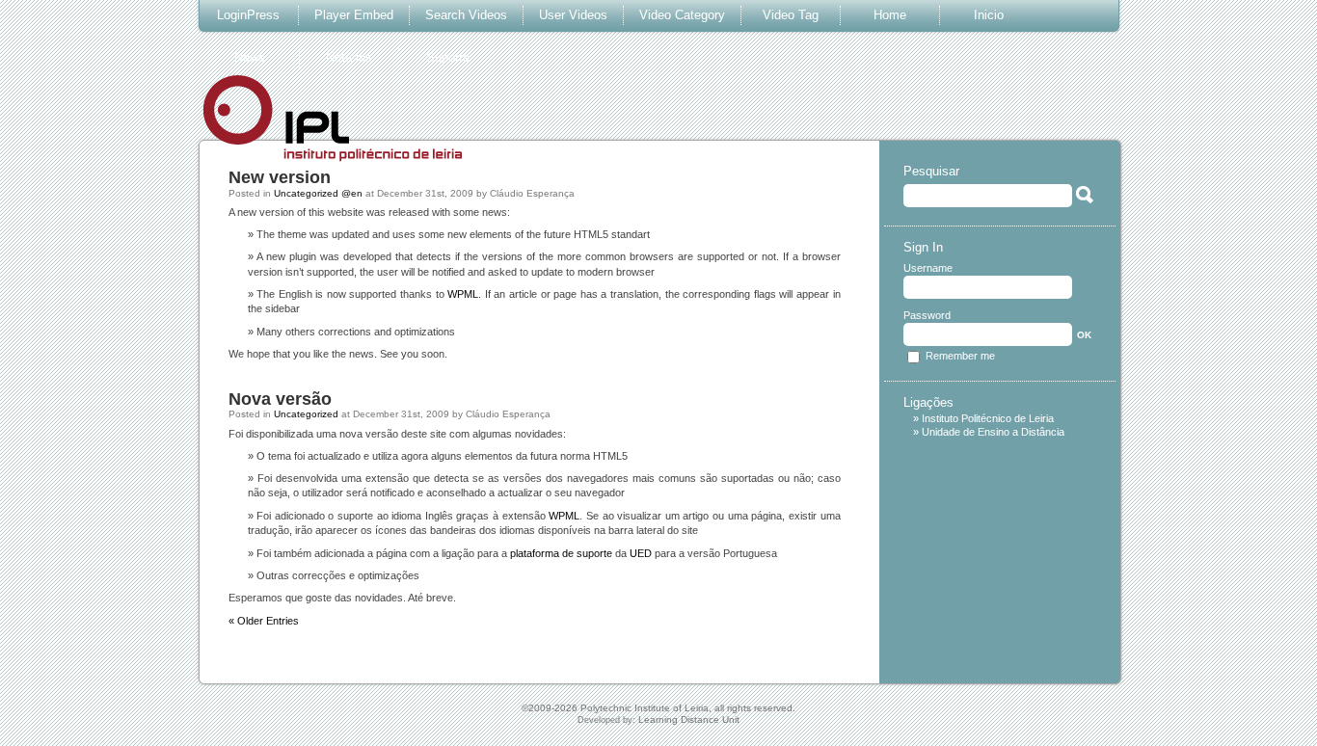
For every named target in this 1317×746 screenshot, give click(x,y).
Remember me (960, 355)
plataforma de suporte (561, 553)
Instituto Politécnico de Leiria (988, 418)
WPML (462, 294)
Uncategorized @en (318, 193)
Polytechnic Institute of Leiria (644, 708)
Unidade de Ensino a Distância (993, 432)
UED (641, 553)
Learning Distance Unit (688, 719)
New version (279, 177)
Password (927, 315)
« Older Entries (263, 620)
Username (928, 268)
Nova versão (280, 399)
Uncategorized (306, 414)
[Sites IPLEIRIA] (337, 150)
